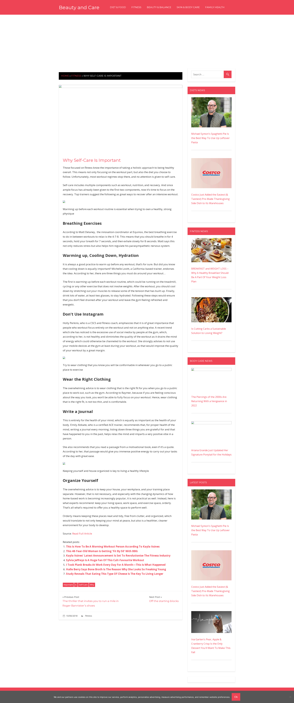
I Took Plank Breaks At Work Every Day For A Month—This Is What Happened (116, 564)
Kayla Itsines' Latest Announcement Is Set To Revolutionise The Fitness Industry (118, 555)
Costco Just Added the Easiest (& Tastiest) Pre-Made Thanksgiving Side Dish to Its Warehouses (210, 199)
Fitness (136, 7)
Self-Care (83, 584)
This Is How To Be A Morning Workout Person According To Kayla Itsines (113, 546)
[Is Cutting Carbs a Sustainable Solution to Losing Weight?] (211, 299)
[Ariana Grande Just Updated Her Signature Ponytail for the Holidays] (211, 423)
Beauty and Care (79, 7)
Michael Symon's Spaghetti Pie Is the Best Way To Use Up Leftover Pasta (210, 138)
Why (92, 584)
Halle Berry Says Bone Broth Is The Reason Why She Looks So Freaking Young (116, 569)
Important (68, 584)
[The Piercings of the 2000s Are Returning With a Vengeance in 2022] (211, 370)
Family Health (214, 7)
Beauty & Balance (159, 7)
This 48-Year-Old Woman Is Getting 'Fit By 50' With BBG (102, 551)
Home (65, 75)
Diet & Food (118, 7)
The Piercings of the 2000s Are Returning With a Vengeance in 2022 (209, 401)
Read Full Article (82, 533)
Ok (236, 697)
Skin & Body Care (188, 7)
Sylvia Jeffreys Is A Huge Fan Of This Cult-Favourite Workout (105, 560)
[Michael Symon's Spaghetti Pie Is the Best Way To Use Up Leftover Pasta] (211, 99)
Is (76, 584)
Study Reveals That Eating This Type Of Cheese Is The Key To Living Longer (114, 573)
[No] (290, 696)
